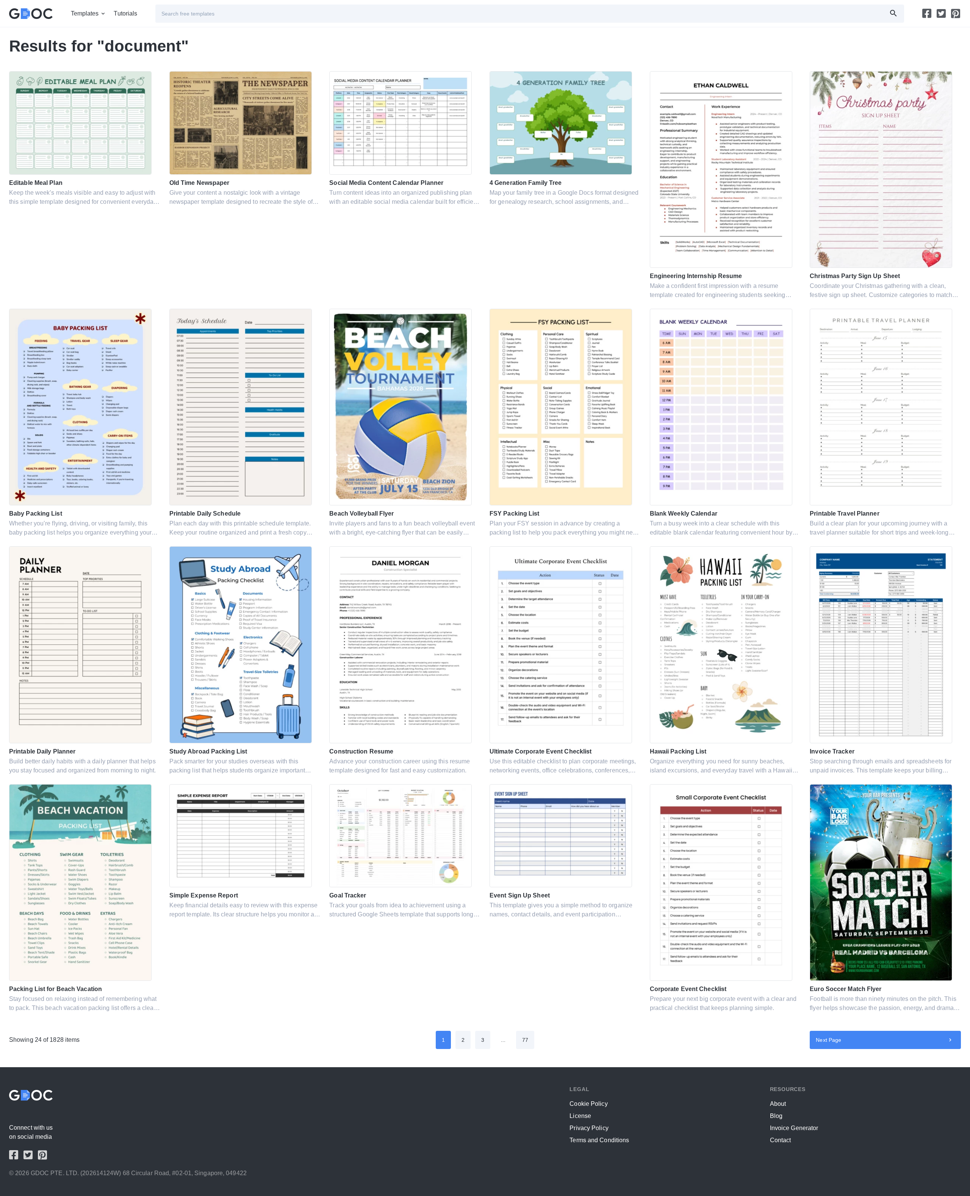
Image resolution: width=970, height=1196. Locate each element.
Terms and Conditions (599, 1140)
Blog (776, 1116)
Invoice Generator (794, 1128)
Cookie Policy (588, 1104)
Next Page (828, 1040)
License (580, 1116)
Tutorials (125, 13)
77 (525, 1040)
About (778, 1104)
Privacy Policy (588, 1128)
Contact (780, 1140)
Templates (85, 13)
